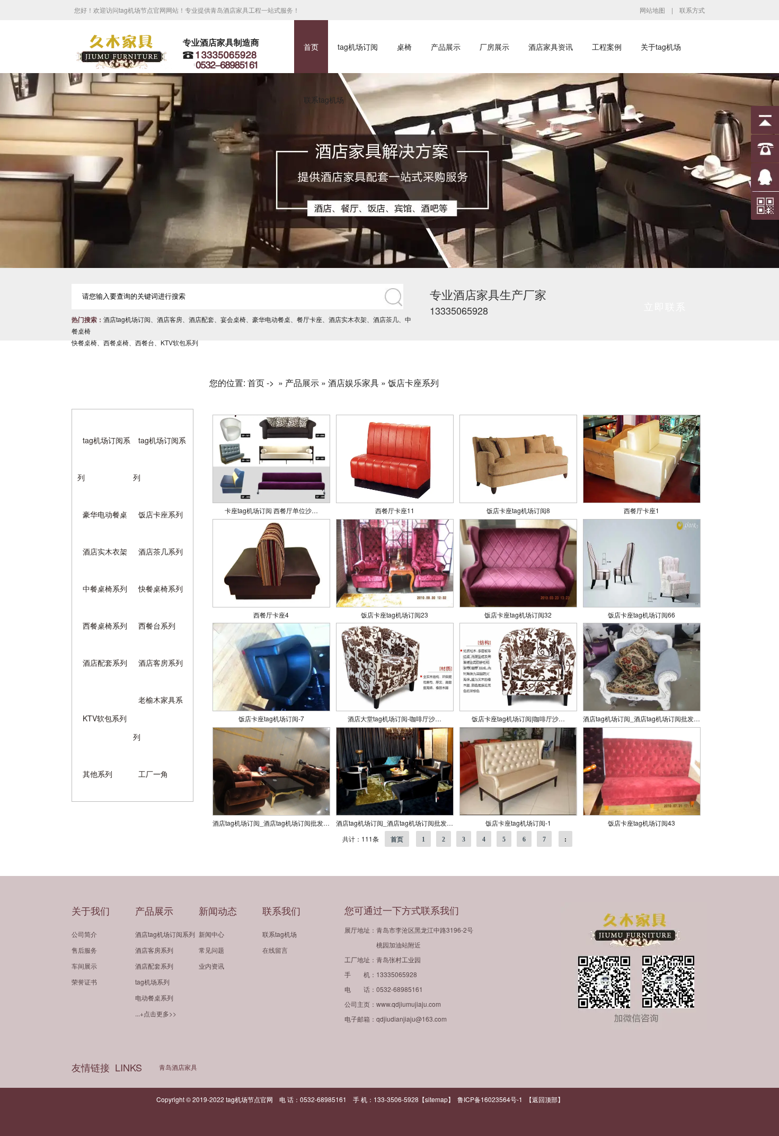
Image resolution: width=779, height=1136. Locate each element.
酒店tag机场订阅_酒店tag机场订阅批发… (641, 718)
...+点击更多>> (155, 1013)
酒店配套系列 (105, 662)
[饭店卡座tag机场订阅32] (518, 604)
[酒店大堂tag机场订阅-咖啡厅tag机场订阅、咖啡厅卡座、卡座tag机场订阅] (395, 708)
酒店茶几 (386, 319)
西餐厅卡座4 (271, 614)
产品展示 (446, 46)
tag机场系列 (152, 981)
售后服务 (84, 949)
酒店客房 (169, 319)
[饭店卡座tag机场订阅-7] (271, 708)
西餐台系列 (156, 625)
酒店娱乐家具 (353, 383)
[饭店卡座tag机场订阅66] (642, 604)
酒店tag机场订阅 (127, 319)
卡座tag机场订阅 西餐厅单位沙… (271, 510)
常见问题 (211, 949)
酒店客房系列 (160, 662)
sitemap (436, 1099)
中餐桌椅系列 (105, 588)
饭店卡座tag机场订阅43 (641, 822)
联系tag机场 (324, 99)
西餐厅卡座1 (641, 510)
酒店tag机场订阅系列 (165, 933)
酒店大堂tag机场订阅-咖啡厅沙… (394, 718)
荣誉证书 (84, 981)
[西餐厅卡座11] (395, 500)
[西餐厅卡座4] (271, 604)
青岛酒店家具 (178, 1066)
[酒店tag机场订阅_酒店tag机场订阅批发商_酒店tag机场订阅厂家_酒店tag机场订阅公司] (642, 708)
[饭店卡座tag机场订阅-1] (518, 812)
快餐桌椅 (84, 342)
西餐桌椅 (116, 342)
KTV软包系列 (179, 342)
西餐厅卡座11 (394, 510)
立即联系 (665, 306)
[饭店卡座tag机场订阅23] (395, 604)
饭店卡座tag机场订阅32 (518, 614)
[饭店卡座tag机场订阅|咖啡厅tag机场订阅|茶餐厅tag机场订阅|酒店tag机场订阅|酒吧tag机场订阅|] (518, 708)
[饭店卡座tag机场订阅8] (518, 500)
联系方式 (692, 9)
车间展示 (84, 965)
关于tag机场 (661, 46)
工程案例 (607, 46)
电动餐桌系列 (154, 997)
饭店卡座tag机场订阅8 (518, 510)
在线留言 (275, 949)
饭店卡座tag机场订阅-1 (518, 822)
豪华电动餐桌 (271, 319)
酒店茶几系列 (160, 551)
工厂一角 (153, 773)
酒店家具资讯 (550, 46)
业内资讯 (211, 965)
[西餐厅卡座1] (642, 500)
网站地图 (652, 9)
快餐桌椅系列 (160, 588)
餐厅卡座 (309, 319)
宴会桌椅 (233, 319)
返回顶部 (544, 1099)
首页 (311, 46)
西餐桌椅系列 (105, 625)
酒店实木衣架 (348, 319)
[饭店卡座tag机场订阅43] (642, 812)
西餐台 (144, 342)
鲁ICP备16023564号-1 (490, 1099)
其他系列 (97, 773)
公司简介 (84, 933)
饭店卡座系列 (160, 514)
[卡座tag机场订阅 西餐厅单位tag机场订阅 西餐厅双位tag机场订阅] (271, 500)
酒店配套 (201, 319)
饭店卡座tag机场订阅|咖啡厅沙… (518, 718)
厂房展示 (494, 46)
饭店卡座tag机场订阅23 (394, 614)
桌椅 (404, 46)
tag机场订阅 (358, 46)
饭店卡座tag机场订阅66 (641, 614)
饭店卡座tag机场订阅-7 (271, 718)
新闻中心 (211, 933)
